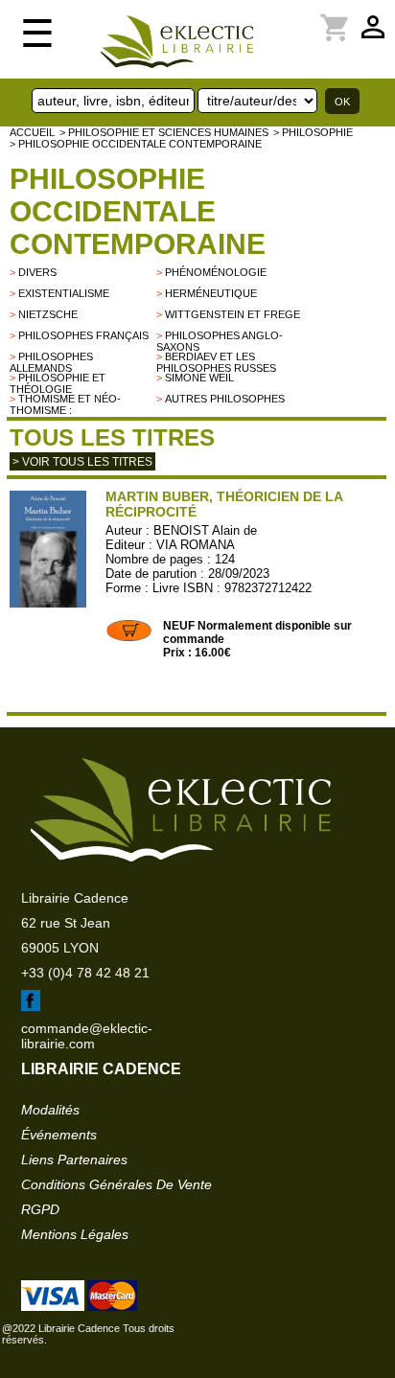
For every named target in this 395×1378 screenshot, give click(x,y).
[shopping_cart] (293, 16)
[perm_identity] (282, 16)
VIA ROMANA (195, 545)
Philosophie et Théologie (57, 383)
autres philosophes (225, 398)
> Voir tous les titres (82, 462)
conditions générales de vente (116, 1184)
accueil (32, 132)
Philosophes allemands (51, 362)
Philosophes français (83, 335)
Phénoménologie (216, 272)
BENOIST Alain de (205, 530)
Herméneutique (211, 293)
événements (59, 1134)
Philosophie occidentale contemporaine (138, 211)
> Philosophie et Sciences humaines (163, 132)
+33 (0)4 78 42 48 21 (85, 972)
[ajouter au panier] (129, 638)
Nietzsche (48, 314)
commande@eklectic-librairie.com (86, 1036)
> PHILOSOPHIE (313, 132)
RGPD (40, 1209)
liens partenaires (74, 1159)
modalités (50, 1109)
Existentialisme (63, 293)
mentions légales (74, 1234)
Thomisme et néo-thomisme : (65, 404)
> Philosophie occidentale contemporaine (136, 143)
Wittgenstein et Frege (232, 314)
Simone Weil (199, 377)
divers (37, 272)
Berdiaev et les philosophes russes (216, 362)
